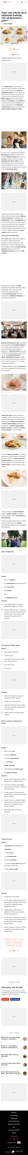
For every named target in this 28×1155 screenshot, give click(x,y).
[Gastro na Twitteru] (14, 1138)
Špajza (2, 1059)
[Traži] (18, 2)
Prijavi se (5, 999)
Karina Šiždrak (8, 24)
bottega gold (10, 945)
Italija (14, 939)
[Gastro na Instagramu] (17, 1138)
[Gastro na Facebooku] (10, 1138)
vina (21, 939)
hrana (19, 945)
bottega (8, 942)
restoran (8, 939)
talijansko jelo (17, 942)
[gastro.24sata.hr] (6, 2)
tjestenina (17, 361)
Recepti (2, 1041)
